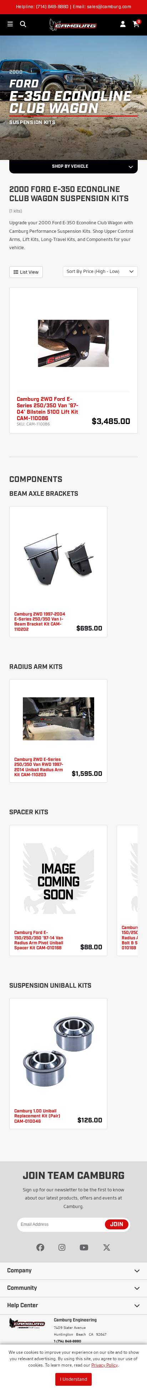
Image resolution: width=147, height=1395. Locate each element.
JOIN (116, 1225)
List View (29, 272)
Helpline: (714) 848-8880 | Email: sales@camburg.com (73, 7)
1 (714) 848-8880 (67, 1340)
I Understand (73, 1379)
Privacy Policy (104, 1365)
